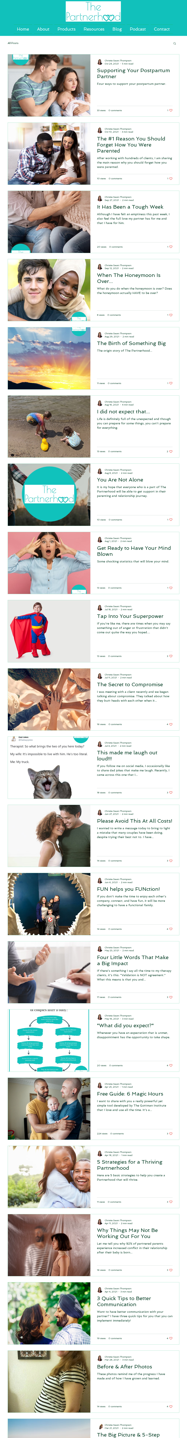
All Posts (13, 43)
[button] (174, 44)
